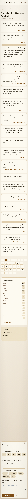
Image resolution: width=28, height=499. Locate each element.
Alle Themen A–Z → (7, 322)
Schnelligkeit (13, 473)
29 (10, 273)
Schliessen (18, 495)
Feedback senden (8, 495)
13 (17, 263)
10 (6, 263)
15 (3, 266)
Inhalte (21, 473)
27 (3, 273)
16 (6, 266)
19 (18, 266)
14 (21, 263)
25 (18, 269)
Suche (13, 476)
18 (14, 266)
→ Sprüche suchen (8, 338)
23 (10, 269)
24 (14, 269)
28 (6, 273)
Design (5, 473)
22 (6, 269)
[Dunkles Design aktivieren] (21, 2)
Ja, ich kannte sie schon (9, 463)
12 (14, 263)
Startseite (3, 8)
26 (22, 269)
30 (14, 273)
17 (10, 266)
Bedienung (6, 476)
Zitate (7, 8)
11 (10, 263)
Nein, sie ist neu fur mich (9, 467)
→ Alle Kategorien (7, 332)
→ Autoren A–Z (7, 335)
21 (3, 269)
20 (22, 266)
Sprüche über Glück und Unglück (17, 8)
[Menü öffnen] (25, 2)
